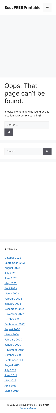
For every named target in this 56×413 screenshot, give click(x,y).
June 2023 (10, 278)
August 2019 (12, 365)
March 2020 (11, 334)
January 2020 (12, 344)
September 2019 (14, 360)
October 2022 (12, 319)
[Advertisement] (28, 45)
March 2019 (11, 390)
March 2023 (11, 293)
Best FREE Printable (22, 7)
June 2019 (10, 375)
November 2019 (14, 349)
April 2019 (10, 385)
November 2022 (14, 314)
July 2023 (10, 273)
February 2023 (13, 298)
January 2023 (12, 303)
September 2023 (14, 262)
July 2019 (10, 370)
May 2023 (10, 283)
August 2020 (12, 329)
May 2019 (10, 380)
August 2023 (12, 267)
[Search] (8, 132)
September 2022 (14, 324)
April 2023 (10, 288)
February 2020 (13, 339)
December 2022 (14, 308)
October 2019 (12, 354)
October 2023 (12, 257)
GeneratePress (28, 408)
